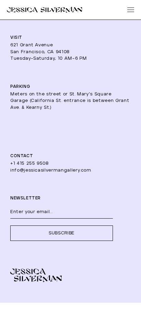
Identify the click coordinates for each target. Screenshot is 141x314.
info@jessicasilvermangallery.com (50, 170)
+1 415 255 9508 (29, 163)
